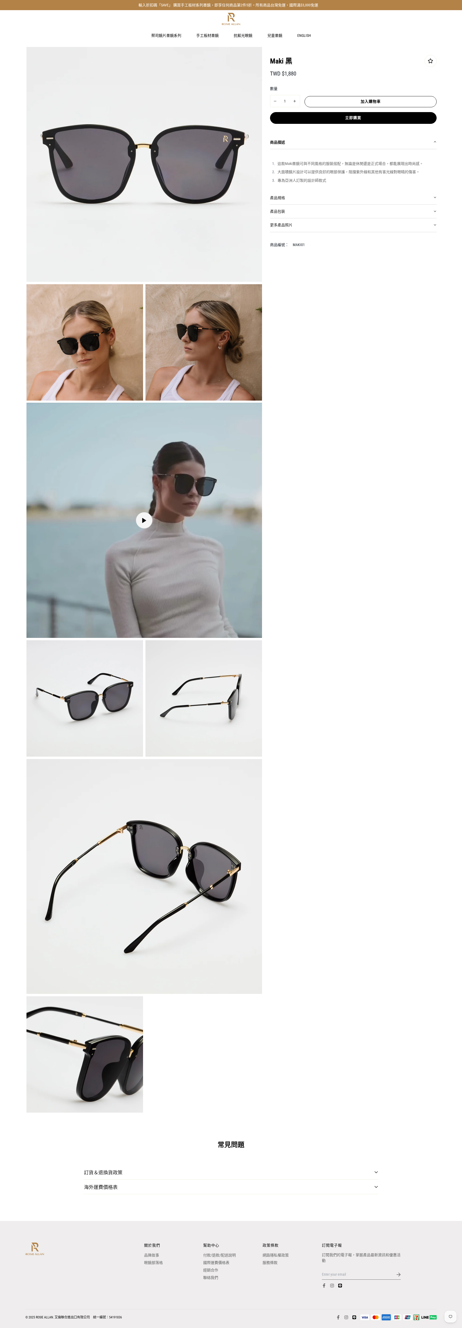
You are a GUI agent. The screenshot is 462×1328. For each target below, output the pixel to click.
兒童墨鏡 (274, 35)
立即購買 (353, 117)
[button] (353, 142)
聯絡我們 (210, 1277)
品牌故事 (151, 1255)
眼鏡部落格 (153, 1262)
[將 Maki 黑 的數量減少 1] (275, 101)
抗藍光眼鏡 (243, 35)
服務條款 (270, 1262)
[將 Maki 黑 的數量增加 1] (295, 101)
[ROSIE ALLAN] (231, 19)
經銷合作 (210, 1270)
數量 (274, 88)
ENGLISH (304, 35)
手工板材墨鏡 (207, 35)
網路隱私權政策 (276, 1255)
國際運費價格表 (216, 1262)
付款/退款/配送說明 (219, 1255)
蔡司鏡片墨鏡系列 (166, 35)
